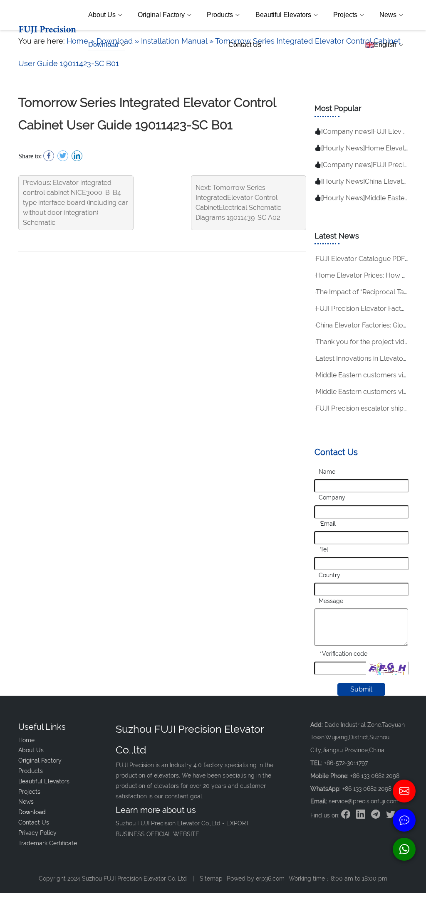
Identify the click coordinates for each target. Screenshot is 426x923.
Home (26, 740)
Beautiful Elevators (283, 14)
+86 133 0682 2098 (366, 788)
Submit (361, 689)
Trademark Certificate (47, 843)
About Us (102, 14)
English (385, 44)
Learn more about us (156, 810)
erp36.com (270, 878)
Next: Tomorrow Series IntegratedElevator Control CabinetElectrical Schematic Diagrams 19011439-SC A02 (238, 203)
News (387, 14)
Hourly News (343, 148)
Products (220, 14)
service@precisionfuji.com (364, 801)
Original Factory (161, 14)
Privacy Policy (37, 832)
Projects (345, 14)
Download (103, 44)
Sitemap (211, 878)
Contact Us (244, 44)
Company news (347, 131)
